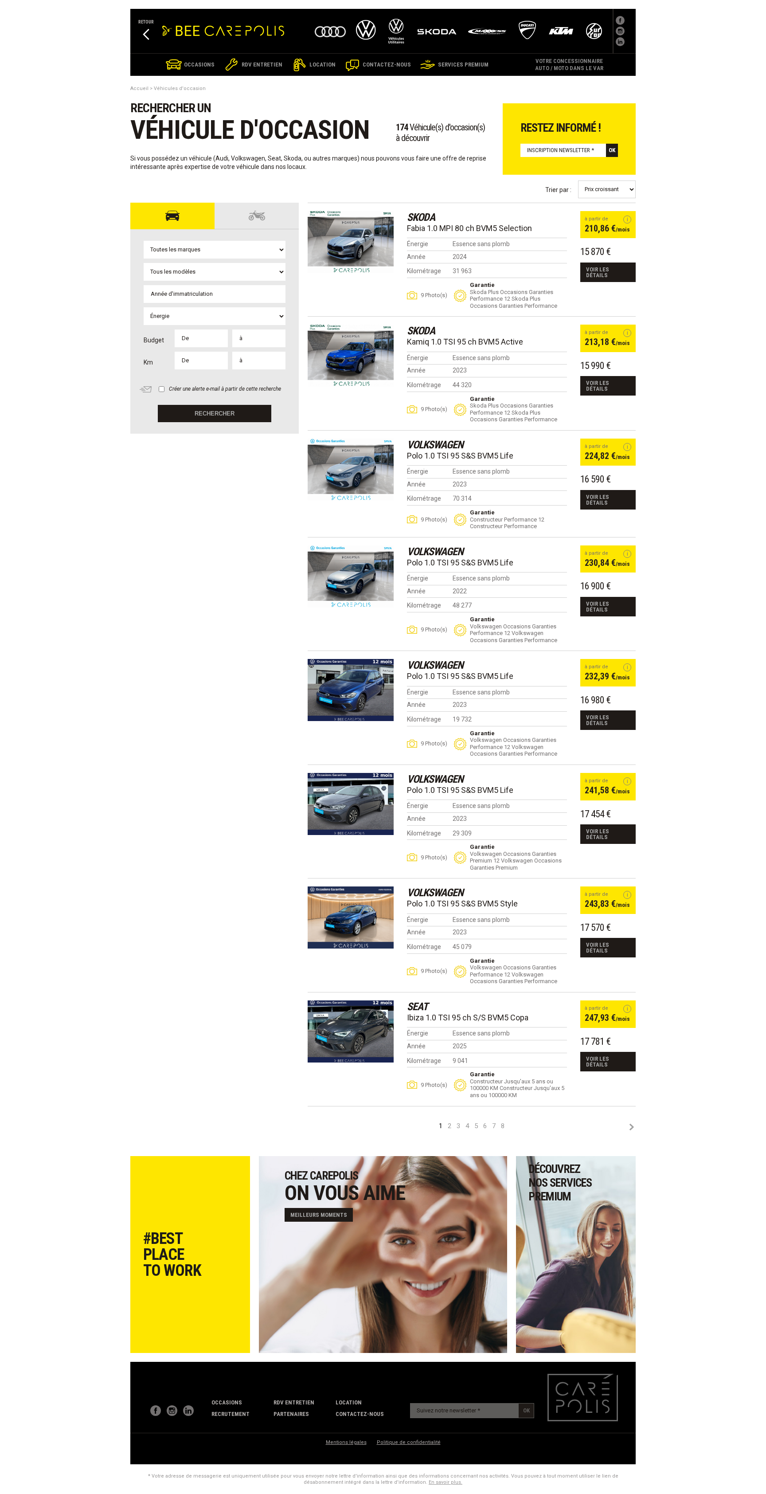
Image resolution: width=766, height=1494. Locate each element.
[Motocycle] (257, 216)
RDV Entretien (294, 1402)
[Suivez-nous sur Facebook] (620, 20)
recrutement (230, 1414)
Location (349, 1402)
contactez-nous (360, 1414)
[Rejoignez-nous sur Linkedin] (620, 41)
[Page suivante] (631, 1127)
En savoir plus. (445, 1482)
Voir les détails (597, 272)
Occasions (226, 1402)
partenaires (291, 1414)
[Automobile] (172, 216)
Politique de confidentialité (409, 1442)
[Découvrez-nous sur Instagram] (172, 1410)
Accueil (139, 88)
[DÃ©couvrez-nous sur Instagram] (620, 31)
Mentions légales (346, 1442)
